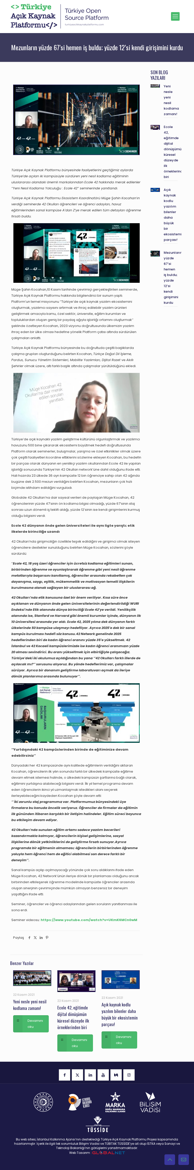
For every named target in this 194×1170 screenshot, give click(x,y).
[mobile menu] (175, 16)
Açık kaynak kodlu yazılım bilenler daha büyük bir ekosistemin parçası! (120, 1014)
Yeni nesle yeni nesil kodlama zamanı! (29, 1004)
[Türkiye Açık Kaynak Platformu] (59, 16)
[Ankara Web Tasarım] (108, 1153)
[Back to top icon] (169, 1159)
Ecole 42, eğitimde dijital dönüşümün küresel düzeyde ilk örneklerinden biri (73, 1017)
